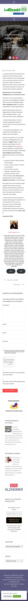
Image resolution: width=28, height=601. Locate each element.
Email (5, 332)
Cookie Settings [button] (7, 596)
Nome (5, 324)
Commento (6, 305)
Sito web (5, 341)
